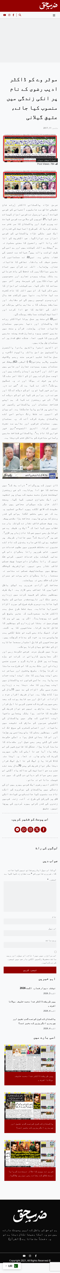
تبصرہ (51, 879)
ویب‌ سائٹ (51, 940)
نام (54, 916)
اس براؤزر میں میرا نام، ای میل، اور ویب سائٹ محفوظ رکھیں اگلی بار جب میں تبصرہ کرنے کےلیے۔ (31, 959)
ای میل (52, 928)
